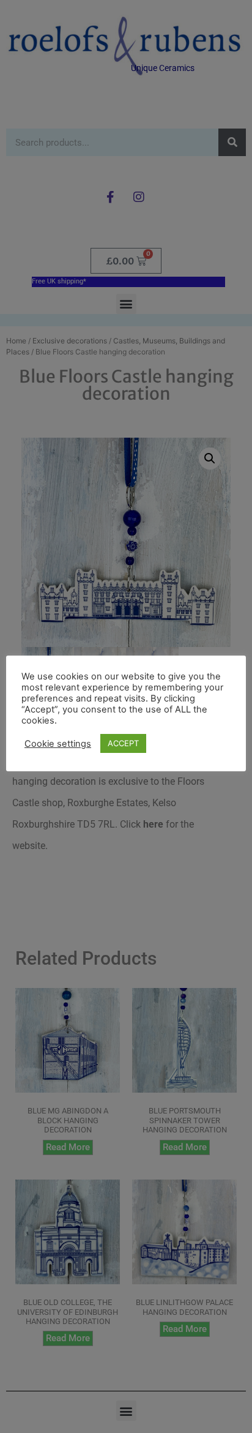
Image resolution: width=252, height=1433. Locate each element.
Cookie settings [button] (57, 743)
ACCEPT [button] (123, 743)
